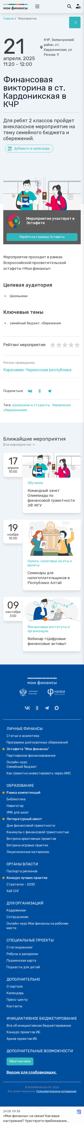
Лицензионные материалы (28, 852)
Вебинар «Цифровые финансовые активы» (47, 641)
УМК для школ (17, 812)
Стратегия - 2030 (21, 884)
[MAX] (56, 708)
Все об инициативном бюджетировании (39, 1026)
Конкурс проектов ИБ (23, 1032)
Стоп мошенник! (19, 947)
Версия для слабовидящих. (32, 1072)
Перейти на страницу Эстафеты (42, 237)
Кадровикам (16, 910)
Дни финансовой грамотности (31, 825)
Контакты (14, 1006)
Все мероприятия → (19, 445)
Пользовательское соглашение (56, 1091)
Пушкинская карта (21, 960)
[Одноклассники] (37, 708)
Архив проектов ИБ (22, 1039)
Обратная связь (20, 1061)
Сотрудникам (17, 917)
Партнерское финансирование (31, 756)
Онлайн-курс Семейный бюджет (22, 764)
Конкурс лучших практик (27, 878)
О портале (15, 986)
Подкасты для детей (23, 967)
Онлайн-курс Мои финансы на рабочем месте (37, 926)
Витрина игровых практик (27, 845)
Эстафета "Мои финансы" (28, 749)
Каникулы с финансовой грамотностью (38, 832)
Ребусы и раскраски (22, 954)
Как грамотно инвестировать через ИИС (39, 773)
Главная (8, 18)
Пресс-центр (17, 1000)
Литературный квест (24, 819)
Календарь (15, 993)
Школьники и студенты (31, 405)
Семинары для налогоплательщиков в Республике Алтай (49, 578)
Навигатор (15, 806)
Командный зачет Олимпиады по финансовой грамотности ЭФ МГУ (51, 498)
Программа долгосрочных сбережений (37, 742)
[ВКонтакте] (27, 708)
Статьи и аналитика (23, 736)
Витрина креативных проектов (31, 839)
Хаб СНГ (13, 891)
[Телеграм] (47, 708)
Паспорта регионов (22, 871)
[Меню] (75, 22)
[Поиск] (69, 6)
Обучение (35, 483)
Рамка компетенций (23, 793)
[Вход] (78, 6)
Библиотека (16, 799)
